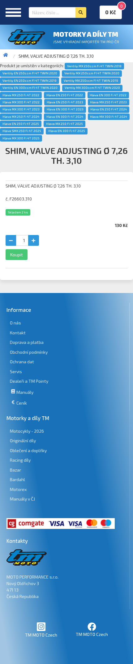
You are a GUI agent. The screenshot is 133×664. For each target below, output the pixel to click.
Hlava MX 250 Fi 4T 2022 (20, 95)
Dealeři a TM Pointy (29, 381)
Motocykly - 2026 (27, 431)
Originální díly (23, 440)
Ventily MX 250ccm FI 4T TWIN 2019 (91, 80)
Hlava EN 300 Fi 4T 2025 (66, 131)
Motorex (18, 489)
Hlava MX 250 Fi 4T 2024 (20, 116)
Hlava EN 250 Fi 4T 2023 (65, 102)
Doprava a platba (27, 342)
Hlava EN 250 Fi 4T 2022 (64, 95)
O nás (15, 322)
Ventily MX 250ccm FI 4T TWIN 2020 (91, 73)
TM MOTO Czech (41, 634)
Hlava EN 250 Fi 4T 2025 (20, 124)
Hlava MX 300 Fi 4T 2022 (21, 102)
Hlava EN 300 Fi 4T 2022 (108, 95)
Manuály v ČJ (22, 498)
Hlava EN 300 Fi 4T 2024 (64, 116)
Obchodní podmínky (29, 352)
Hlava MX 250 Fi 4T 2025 (64, 124)
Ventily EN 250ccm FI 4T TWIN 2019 (29, 80)
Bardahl (17, 479)
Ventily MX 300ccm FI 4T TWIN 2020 (92, 87)
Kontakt (18, 332)
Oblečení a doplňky (28, 450)
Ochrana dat (22, 361)
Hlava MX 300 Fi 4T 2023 (21, 109)
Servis (16, 371)
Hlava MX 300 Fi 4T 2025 (21, 138)
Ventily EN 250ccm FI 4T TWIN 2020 (29, 73)
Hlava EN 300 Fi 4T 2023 (65, 109)
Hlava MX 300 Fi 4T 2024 (108, 116)
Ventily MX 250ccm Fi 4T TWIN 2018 (94, 66)
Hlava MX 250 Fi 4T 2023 (108, 102)
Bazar (15, 469)
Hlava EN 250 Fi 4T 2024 (108, 109)
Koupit (16, 254)
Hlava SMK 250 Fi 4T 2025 (21, 131)
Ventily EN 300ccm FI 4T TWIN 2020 (30, 87)
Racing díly (20, 460)
